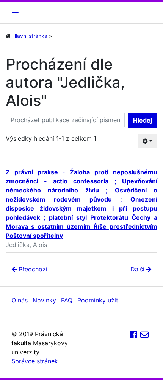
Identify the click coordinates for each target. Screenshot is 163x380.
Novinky (44, 300)
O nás (19, 300)
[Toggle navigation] (14, 15)
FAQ (66, 300)
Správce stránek (34, 361)
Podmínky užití (98, 300)
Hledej (142, 120)
